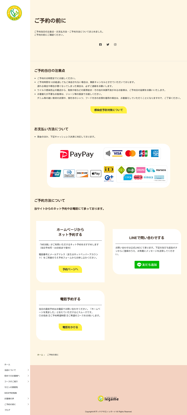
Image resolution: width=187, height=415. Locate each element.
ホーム (7, 364)
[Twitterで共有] (108, 44)
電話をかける (70, 327)
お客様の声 (9, 398)
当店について (10, 370)
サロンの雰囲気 (11, 387)
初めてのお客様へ (12, 375)
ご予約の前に (10, 404)
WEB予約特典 (10, 392)
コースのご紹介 (11, 381)
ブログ (7, 409)
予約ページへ (70, 269)
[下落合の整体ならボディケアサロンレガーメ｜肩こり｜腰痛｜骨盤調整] (14, 19)
